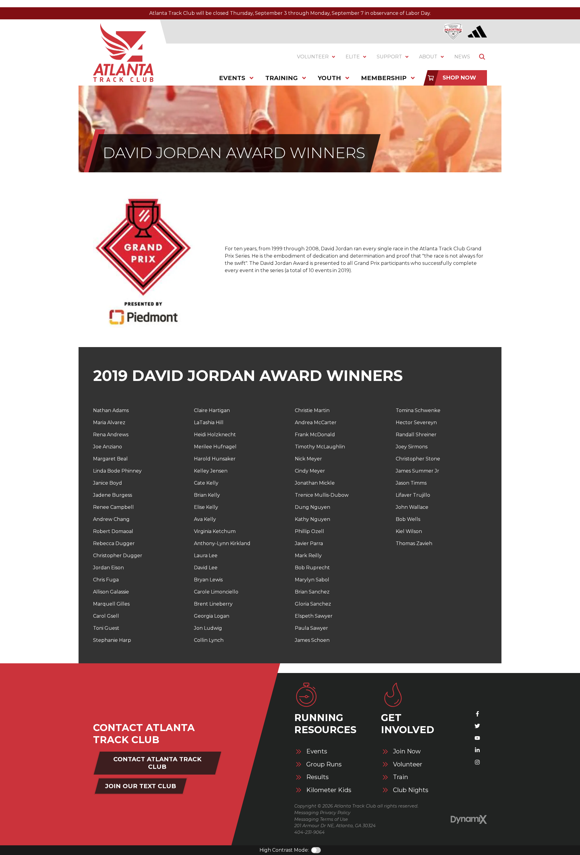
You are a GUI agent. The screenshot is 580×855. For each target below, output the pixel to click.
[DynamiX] (469, 819)
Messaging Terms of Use (321, 819)
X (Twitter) (477, 726)
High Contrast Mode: (284, 850)
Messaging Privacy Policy (322, 812)
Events (316, 751)
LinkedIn (477, 750)
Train (400, 777)
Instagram (477, 762)
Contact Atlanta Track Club (157, 763)
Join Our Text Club (140, 786)
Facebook (477, 714)
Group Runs (324, 764)
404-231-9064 (309, 832)
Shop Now (459, 77)
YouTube (477, 738)
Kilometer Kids (328, 790)
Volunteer (407, 764)
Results (317, 777)
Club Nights (410, 790)
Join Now (407, 751)
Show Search (482, 57)
